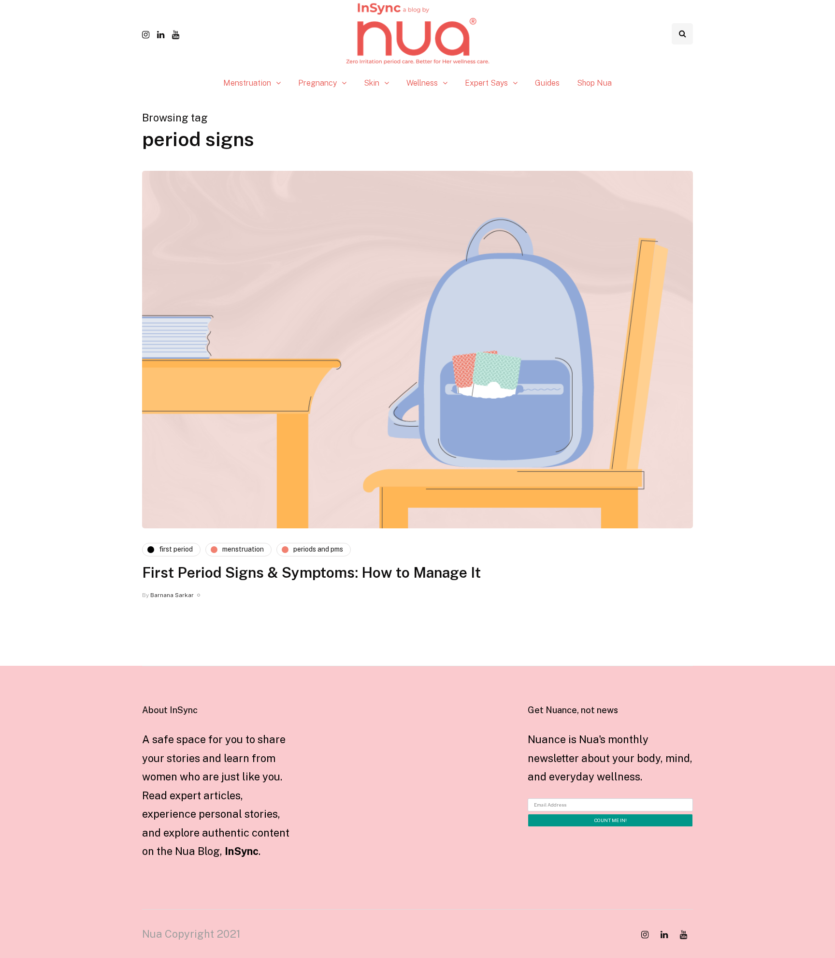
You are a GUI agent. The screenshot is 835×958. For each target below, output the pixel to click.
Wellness (422, 83)
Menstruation (247, 83)
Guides (547, 83)
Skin (371, 83)
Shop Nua (594, 83)
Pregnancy (317, 83)
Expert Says (486, 83)
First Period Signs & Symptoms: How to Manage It (311, 572)
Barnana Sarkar (172, 595)
